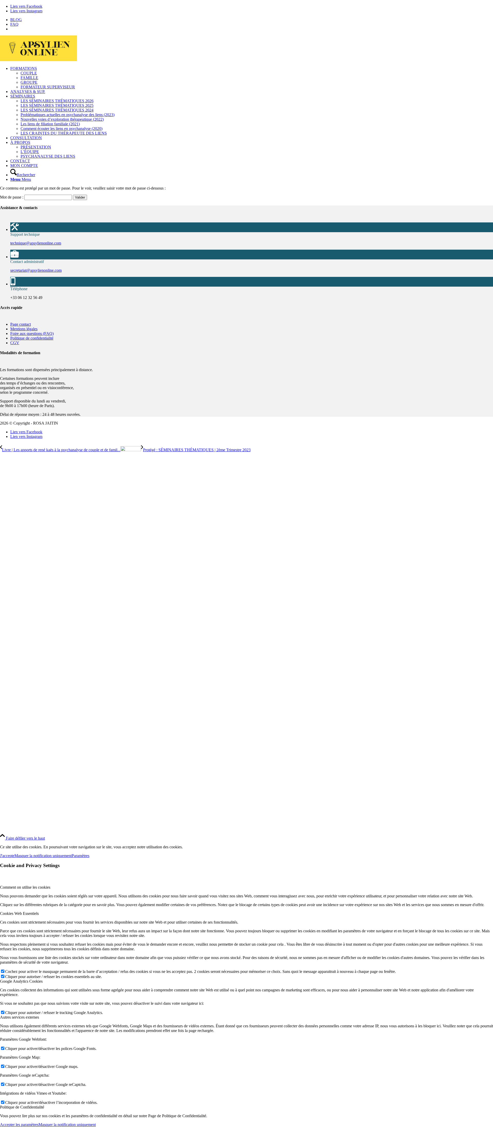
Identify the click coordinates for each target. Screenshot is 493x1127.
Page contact (20, 324)
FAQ (14, 24)
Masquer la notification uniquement (43, 855)
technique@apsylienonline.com (35, 243)
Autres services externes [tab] (19, 1017)
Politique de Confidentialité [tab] (22, 1107)
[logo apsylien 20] (38, 60)
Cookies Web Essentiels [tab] (19, 913)
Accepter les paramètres (19, 1124)
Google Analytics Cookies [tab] (21, 981)
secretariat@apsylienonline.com (36, 270)
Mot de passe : (12, 197)
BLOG (16, 19)
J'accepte (7, 855)
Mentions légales (23, 329)
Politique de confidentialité (31, 338)
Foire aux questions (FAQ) (32, 333)
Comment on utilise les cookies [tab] (25, 887)
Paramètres (80, 855)
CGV (14, 343)
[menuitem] (251, 19)
